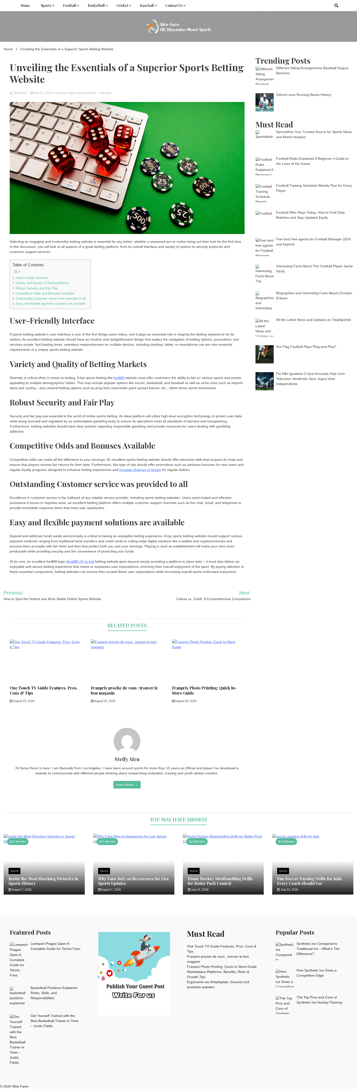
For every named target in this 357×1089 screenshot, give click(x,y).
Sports (46, 5)
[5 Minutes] (312, 836)
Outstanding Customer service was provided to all (51, 298)
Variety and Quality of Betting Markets (42, 283)
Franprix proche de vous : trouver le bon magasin (124, 690)
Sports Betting (87, 93)
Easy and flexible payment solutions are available (50, 303)
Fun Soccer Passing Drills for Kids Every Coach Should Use (309, 881)
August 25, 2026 (23, 701)
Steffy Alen (20, 93)
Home (25, 5)
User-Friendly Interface (32, 278)
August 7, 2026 (21, 889)
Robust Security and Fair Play (37, 288)
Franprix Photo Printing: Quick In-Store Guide (204, 690)
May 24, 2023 (42, 93)
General (61, 93)
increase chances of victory (140, 470)
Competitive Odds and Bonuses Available (45, 293)
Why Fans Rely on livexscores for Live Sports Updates (133, 881)
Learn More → (127, 785)
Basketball (96, 5)
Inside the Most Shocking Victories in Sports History (43, 881)
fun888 (119, 378)
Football (69, 5)
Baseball (147, 5)
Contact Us (173, 5)
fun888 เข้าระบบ (80, 561)
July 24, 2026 (199, 889)
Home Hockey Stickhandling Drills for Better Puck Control (220, 881)
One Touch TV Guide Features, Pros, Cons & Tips (43, 690)
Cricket (122, 5)
